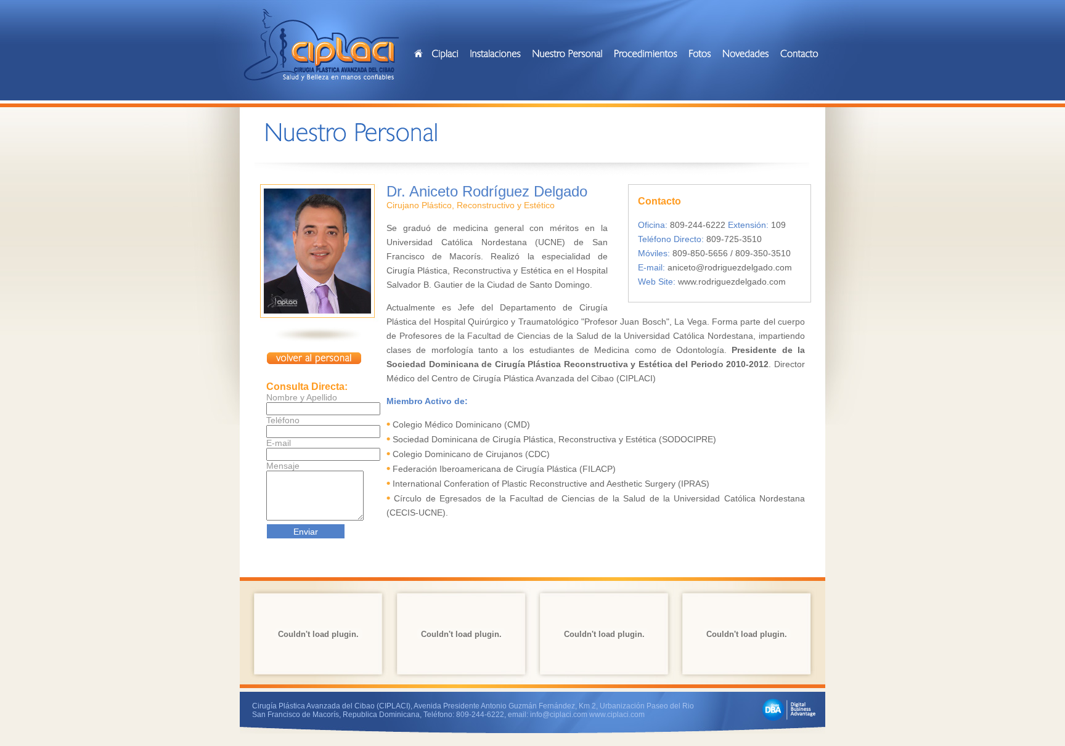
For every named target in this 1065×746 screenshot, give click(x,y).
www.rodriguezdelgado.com (732, 281)
